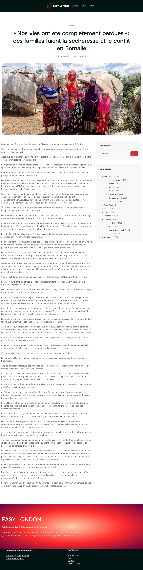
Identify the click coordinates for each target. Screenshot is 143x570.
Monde (71, 25)
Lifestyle (107, 216)
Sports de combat (116, 230)
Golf (110, 226)
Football (111, 223)
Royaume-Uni (114, 198)
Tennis (111, 233)
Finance (107, 209)
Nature (111, 187)
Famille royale (114, 180)
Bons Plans (108, 205)
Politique (112, 194)
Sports (107, 219)
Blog (70, 558)
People (111, 191)
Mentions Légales (75, 564)
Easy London (61, 5)
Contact (71, 561)
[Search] (134, 153)
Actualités (108, 176)
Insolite (107, 212)
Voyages (107, 237)
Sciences (112, 201)
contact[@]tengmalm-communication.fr (17, 557)
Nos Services (73, 555)
